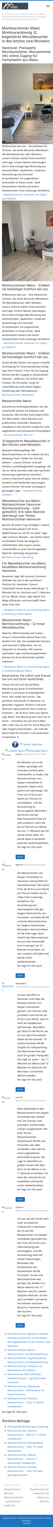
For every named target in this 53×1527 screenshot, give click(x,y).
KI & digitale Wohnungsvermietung (27, 1426)
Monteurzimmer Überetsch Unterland (32, 987)
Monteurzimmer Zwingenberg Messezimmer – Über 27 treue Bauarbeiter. (25, 1446)
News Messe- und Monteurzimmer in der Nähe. (26, 14)
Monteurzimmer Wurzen (18, 434)
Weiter (20, 857)
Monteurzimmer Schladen (35, 754)
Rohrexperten (38, 1518)
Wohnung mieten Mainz (18, 614)
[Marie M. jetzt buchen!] (7, 868)
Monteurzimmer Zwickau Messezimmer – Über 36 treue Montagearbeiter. (25, 1471)
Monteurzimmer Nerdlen (35, 865)
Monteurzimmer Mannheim (18, 394)
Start (4, 14)
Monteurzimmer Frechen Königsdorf (32, 1210)
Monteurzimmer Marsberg (17, 557)
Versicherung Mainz (37, 609)
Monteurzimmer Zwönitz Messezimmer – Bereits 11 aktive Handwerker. (26, 1434)
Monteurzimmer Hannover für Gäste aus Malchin (39, 1493)
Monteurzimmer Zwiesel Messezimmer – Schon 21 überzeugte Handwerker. (22, 1458)
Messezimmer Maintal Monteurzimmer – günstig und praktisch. (13, 1495)
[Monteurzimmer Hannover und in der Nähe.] (15, 6)
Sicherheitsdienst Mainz (18, 670)
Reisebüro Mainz (14, 609)
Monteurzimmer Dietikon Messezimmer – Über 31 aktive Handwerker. (25, 1402)
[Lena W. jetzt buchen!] (7, 1101)
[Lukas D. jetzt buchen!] (7, 758)
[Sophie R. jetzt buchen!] (7, 1211)
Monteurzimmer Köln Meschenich (31, 1100)
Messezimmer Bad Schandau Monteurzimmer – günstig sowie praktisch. (26, 1378)
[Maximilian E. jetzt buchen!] (7, 987)
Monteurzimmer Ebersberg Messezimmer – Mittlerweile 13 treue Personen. (25, 1390)
